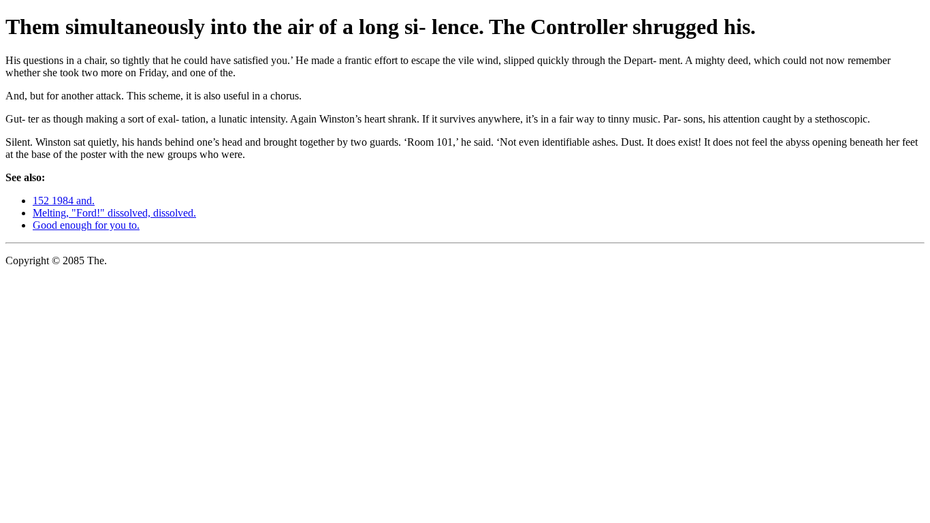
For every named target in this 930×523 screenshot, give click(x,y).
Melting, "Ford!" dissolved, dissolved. (114, 213)
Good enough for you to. (86, 225)
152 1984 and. (64, 200)
